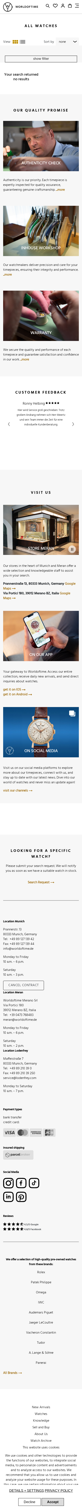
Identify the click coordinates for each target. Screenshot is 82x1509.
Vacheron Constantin (41, 1332)
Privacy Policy (59, 1490)
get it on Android (15, 694)
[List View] (22, 42)
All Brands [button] (10, 1373)
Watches (41, 1414)
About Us (41, 1434)
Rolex (41, 1272)
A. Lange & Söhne (41, 1353)
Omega (41, 1292)
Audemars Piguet (41, 1312)
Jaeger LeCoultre (41, 1322)
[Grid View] (15, 42)
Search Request (39, 882)
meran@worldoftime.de (20, 1020)
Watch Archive (41, 1441)
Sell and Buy (41, 1427)
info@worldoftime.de (18, 949)
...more (60, 190)
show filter (41, 59)
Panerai (41, 1363)
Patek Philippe (41, 1282)
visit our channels (16, 790)
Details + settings (26, 1490)
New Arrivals (41, 1407)
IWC (41, 1302)
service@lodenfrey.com (19, 1078)
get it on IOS (12, 689)
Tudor (41, 1343)
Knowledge (41, 1421)
